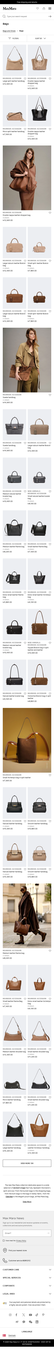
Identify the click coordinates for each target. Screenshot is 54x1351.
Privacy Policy (21, 1240)
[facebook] (17, 1315)
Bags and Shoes (9, 31)
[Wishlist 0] (37, 8)
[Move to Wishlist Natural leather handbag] (25, 821)
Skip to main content (10, 1)
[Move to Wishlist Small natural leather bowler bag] (50, 491)
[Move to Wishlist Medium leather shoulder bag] (25, 1049)
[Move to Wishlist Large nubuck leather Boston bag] (25, 261)
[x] (23, 1315)
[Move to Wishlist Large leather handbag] (25, 1145)
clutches (9, 1196)
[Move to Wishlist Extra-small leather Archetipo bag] (50, 592)
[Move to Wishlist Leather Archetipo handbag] (50, 1145)
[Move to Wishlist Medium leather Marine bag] (25, 544)
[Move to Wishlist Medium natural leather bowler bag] (25, 491)
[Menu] (49, 8)
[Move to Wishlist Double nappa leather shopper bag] (50, 78)
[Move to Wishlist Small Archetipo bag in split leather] (50, 775)
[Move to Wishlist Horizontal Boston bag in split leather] (50, 693)
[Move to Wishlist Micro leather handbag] (25, 1097)
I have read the (15, 1240)
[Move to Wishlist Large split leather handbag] (25, 78)
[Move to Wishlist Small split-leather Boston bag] (50, 261)
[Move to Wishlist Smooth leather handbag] (50, 821)
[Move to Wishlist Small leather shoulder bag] (50, 1049)
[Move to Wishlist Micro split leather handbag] (25, 129)
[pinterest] (43, 1315)
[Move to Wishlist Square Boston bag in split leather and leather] (50, 643)
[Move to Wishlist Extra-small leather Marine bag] (25, 592)
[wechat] (30, 1322)
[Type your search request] (49, 16)
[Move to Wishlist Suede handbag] (50, 395)
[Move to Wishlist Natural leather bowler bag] (25, 693)
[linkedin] (37, 1322)
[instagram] (10, 1315)
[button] (13, 38)
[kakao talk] (23, 1322)
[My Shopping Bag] (44, 8)
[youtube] (30, 1315)
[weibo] (17, 1322)
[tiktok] (37, 1315)
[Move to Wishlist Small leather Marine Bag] (50, 544)
